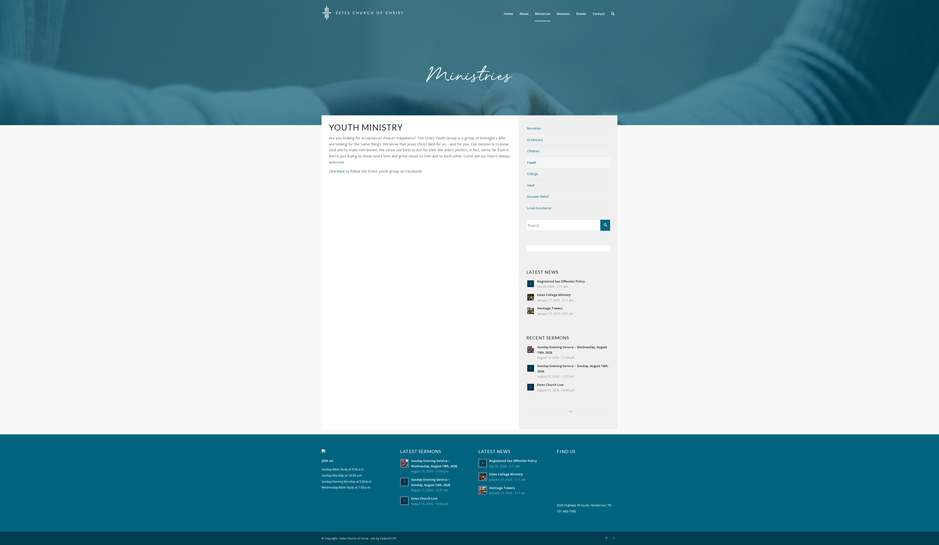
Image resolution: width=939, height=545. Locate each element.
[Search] (612, 13)
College (532, 174)
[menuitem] (508, 13)
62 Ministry (535, 140)
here (341, 171)
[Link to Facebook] (613, 538)
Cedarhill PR (388, 538)
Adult (531, 185)
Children (533, 151)
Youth (531, 162)
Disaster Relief (538, 196)
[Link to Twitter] (606, 538)
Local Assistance (539, 208)
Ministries (534, 128)
